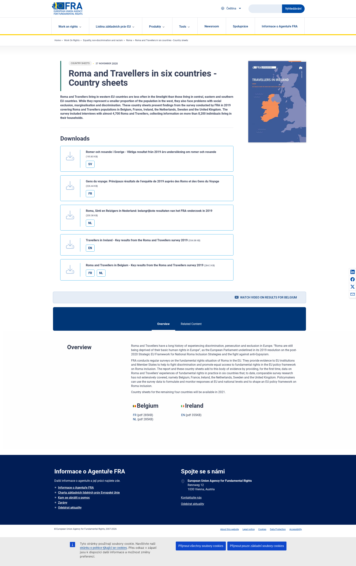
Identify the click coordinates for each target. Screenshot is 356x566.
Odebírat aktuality (70, 507)
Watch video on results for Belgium (268, 297)
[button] (352, 272)
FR (90, 193)
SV (90, 164)
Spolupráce (240, 26)
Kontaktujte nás (191, 497)
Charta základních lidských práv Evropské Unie (89, 492)
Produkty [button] (155, 26)
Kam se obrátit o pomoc (74, 497)
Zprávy (62, 502)
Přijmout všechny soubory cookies (200, 545)
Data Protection (278, 529)
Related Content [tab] (191, 324)
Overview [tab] (163, 324)
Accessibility (295, 529)
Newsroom (212, 26)
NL (90, 223)
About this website (229, 529)
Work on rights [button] (68, 26)
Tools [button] (182, 26)
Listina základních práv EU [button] (113, 26)
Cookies (262, 529)
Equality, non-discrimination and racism (103, 40)
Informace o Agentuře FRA (280, 26)
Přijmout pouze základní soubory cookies (257, 545)
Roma (129, 40)
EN (90, 248)
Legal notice (249, 529)
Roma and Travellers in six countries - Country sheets (161, 40)
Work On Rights (72, 40)
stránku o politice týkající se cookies (103, 547)
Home (58, 40)
